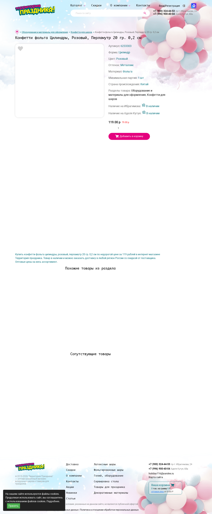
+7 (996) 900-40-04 (164, 13)
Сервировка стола (106, 481)
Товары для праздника (109, 487)
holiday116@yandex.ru (161, 473)
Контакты (143, 5)
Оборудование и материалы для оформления (45, 32)
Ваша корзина (160, 485)
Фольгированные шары (108, 469)
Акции (70, 487)
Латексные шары (105, 464)
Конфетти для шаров (81, 32)
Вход (162, 6)
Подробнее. (53, 501)
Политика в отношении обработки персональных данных (109, 510)
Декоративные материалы (111, 492)
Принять (13, 505)
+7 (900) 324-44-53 (164, 10)
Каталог (76, 5)
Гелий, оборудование (108, 475)
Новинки (71, 492)
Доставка (72, 464)
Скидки (96, 5)
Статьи (70, 498)
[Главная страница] (17, 32)
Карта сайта (156, 477)
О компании (118, 5)
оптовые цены (157, 492)
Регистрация (172, 6)
